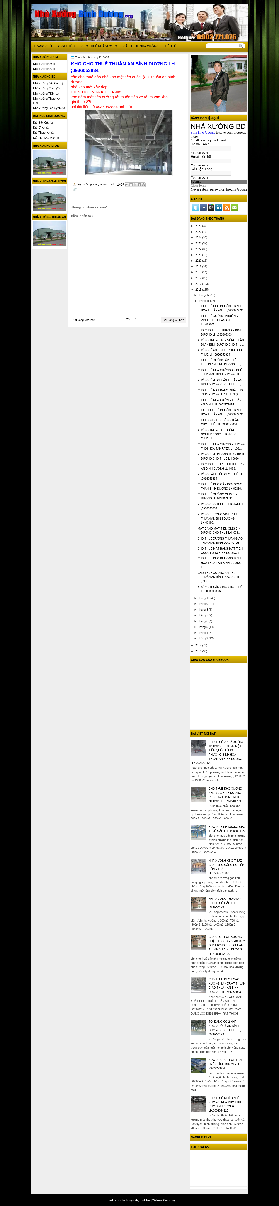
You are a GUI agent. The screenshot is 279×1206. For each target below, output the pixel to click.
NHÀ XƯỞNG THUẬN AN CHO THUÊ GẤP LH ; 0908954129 (225, 903)
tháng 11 (204, 300)
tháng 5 (204, 627)
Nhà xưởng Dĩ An (44, 88)
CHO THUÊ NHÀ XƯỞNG (99, 46)
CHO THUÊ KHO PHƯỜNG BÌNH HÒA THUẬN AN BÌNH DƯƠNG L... (219, 563)
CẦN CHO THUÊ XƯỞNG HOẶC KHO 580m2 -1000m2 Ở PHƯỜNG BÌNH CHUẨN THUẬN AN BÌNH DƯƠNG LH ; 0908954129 (227, 945)
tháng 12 (204, 295)
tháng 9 (204, 603)
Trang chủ (129, 318)
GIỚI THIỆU (66, 46)
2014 (198, 645)
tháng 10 (204, 598)
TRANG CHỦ (43, 46)
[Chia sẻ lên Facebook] (139, 184)
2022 (198, 249)
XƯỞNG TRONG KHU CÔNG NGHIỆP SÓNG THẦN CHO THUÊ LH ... (217, 434)
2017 (198, 278)
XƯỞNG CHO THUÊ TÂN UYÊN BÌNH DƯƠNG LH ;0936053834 (225, 1064)
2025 (198, 231)
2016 (198, 284)
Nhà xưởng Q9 (42, 68)
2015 (198, 289)
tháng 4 (204, 632)
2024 (198, 237)
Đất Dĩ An (39, 127)
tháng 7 (204, 615)
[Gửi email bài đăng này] (127, 184)
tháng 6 (204, 621)
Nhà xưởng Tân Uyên (47, 108)
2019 (198, 266)
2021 (198, 255)
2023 (198, 243)
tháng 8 (204, 609)
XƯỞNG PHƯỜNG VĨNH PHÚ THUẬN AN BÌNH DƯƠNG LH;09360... (217, 519)
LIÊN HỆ (171, 46)
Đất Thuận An (41, 132)
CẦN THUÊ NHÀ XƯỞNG (141, 46)
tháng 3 (204, 638)
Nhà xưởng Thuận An (46, 98)
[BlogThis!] (131, 184)
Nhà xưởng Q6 (42, 63)
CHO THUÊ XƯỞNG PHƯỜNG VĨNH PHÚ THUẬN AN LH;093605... (218, 320)
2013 (198, 651)
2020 (198, 260)
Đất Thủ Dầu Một (44, 138)
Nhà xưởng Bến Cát (46, 83)
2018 (198, 272)
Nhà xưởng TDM (43, 93)
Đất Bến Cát (41, 122)
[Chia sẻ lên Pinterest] (143, 184)
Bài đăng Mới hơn (84, 320)
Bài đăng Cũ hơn (173, 320)
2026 (198, 226)
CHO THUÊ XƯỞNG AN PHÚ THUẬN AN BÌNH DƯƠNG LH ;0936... (218, 577)
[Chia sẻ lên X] (135, 184)
